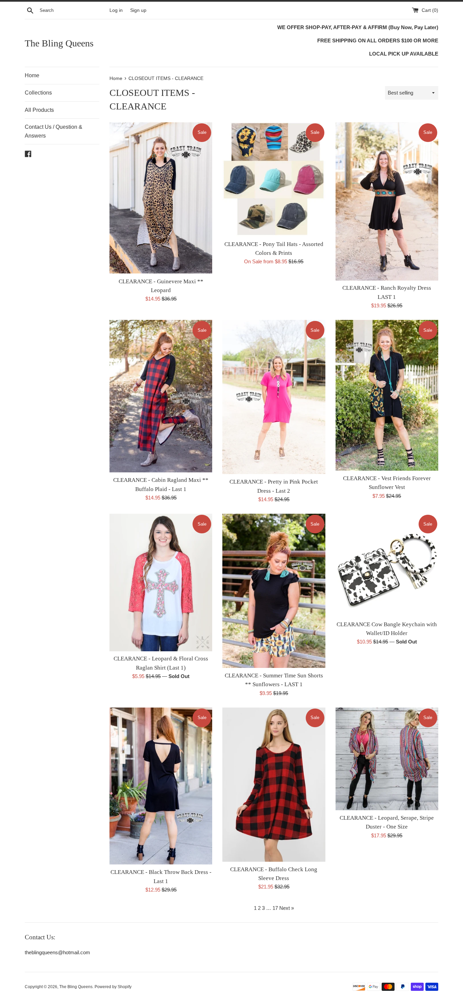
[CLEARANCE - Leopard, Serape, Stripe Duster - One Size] (387, 759)
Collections (38, 93)
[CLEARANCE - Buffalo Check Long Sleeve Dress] (273, 785)
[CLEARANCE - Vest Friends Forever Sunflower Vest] (387, 395)
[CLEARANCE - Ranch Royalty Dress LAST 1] (387, 201)
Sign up (138, 10)
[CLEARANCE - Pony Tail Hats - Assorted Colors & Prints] (273, 179)
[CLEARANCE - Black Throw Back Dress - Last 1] (160, 786)
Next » (286, 908)
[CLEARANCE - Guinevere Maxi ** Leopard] (160, 198)
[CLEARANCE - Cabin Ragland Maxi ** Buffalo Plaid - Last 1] (160, 396)
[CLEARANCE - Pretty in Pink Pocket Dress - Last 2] (273, 397)
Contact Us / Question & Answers (53, 131)
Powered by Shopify (113, 986)
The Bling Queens (59, 43)
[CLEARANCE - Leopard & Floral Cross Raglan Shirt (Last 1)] (160, 582)
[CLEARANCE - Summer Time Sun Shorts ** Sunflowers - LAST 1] (273, 591)
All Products (39, 110)
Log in (116, 10)
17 (275, 908)
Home (32, 75)
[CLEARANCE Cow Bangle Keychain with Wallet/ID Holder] (387, 565)
